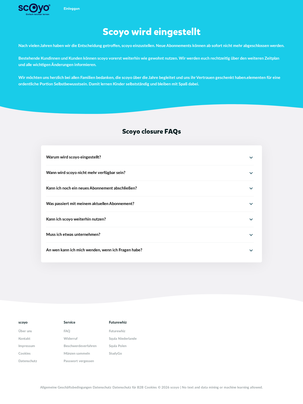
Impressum (26, 346)
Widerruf (70, 338)
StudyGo (115, 353)
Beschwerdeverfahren (80, 346)
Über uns (25, 331)
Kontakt (24, 338)
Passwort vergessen (79, 361)
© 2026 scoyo (169, 387)
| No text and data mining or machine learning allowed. (221, 387)
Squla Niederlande (123, 338)
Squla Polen (117, 346)
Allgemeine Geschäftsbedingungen (66, 387)
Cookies (24, 353)
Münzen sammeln (77, 353)
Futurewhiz (117, 331)
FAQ (67, 331)
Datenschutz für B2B (128, 387)
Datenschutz (27, 361)
